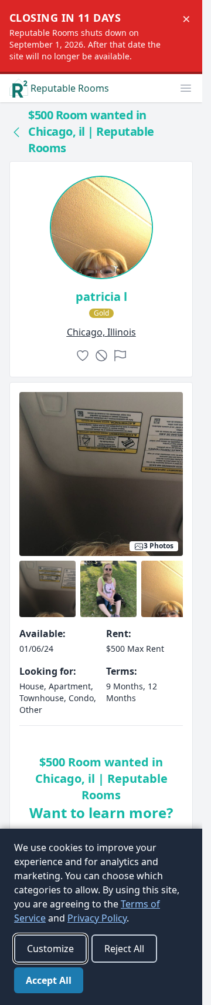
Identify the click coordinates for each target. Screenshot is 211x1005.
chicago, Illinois (101, 332)
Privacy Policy (97, 918)
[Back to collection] (16, 131)
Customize (50, 948)
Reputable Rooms (69, 88)
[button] (186, 88)
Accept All (49, 980)
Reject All (124, 948)
